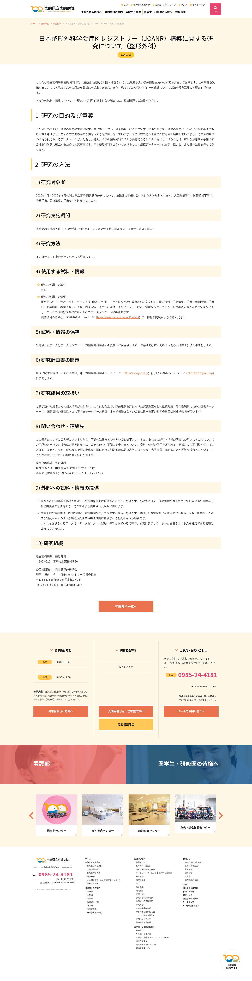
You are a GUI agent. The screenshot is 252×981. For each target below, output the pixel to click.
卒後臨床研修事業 (143, 934)
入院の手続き (92, 869)
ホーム (88, 859)
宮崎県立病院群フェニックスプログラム (153, 937)
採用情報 (180, 12)
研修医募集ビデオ (143, 948)
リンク (184, 5)
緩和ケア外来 (92, 883)
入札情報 (188, 869)
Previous (31, 815)
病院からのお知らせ (193, 862)
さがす (215, 12)
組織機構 (139, 891)
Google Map (66, 867)
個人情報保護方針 (141, 5)
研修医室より (141, 941)
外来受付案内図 (93, 873)
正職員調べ (140, 894)
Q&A (126, 5)
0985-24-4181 (197, 675)
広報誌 (187, 876)
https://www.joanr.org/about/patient (118, 317)
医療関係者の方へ (192, 866)
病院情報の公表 (191, 880)
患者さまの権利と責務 (145, 869)
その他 (90, 906)
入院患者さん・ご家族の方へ (126, 711)
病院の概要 (140, 880)
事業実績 (139, 905)
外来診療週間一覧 (94, 913)
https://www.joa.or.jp (136, 373)
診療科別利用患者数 (144, 898)
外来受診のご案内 (94, 866)
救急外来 (91, 876)
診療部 (90, 891)
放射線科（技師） (94, 902)
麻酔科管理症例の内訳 (145, 912)
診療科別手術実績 (143, 908)
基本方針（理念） (143, 866)
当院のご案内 (133, 12)
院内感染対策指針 (143, 922)
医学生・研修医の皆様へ (158, 12)
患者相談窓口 (126, 724)
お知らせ (139, 930)
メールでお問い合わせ (191, 711)
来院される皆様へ (91, 12)
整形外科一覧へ (126, 606)
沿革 (138, 883)
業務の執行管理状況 (144, 901)
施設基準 (139, 887)
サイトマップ (199, 5)
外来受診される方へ (60, 711)
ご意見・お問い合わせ (165, 5)
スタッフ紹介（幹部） (145, 915)
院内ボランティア (143, 919)
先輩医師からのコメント (146, 944)
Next (221, 815)
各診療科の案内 (114, 12)
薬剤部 (90, 895)
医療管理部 (92, 909)
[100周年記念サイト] (231, 960)
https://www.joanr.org (200, 373)
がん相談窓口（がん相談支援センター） (104, 880)
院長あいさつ (141, 862)
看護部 (90, 899)
